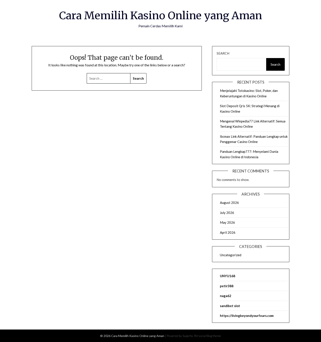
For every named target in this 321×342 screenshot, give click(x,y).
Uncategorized (230, 255)
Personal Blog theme (207, 336)
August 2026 (229, 203)
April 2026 (227, 232)
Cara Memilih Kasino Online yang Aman (160, 15)
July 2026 (227, 213)
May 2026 (227, 222)
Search (223, 53)
